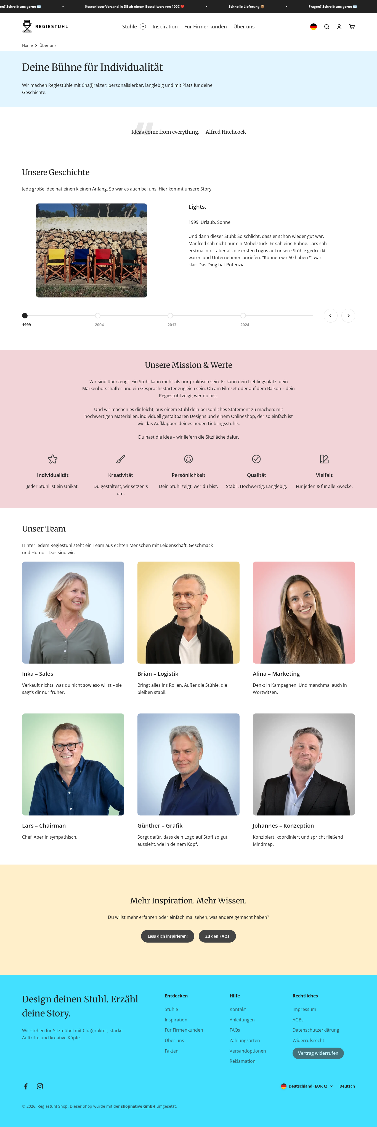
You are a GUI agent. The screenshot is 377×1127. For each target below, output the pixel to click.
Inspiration (165, 26)
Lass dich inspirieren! (168, 936)
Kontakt (238, 1009)
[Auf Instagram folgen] (40, 1086)
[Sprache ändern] (313, 26)
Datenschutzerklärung (316, 1030)
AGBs (298, 1020)
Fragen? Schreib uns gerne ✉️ (324, 6)
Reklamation (243, 1061)
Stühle (129, 26)
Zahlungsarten (245, 1040)
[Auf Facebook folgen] (26, 1086)
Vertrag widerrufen (318, 1053)
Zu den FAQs (217, 936)
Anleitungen (242, 1020)
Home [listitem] (27, 45)
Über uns (244, 26)
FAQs (235, 1030)
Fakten (172, 1051)
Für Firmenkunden (205, 26)
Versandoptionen (248, 1051)
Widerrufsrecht (308, 1040)
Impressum (304, 1009)
